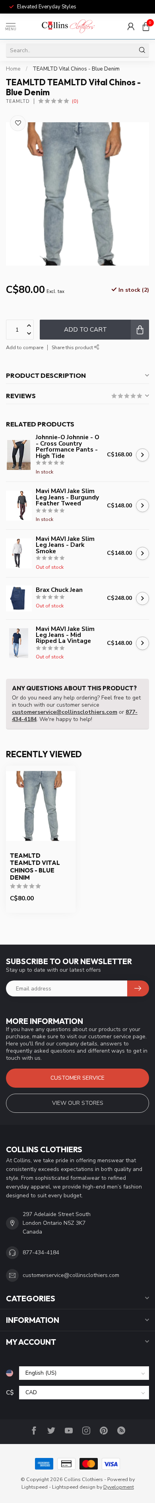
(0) (75, 101)
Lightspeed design (73, 1486)
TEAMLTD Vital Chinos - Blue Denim (76, 69)
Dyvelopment (118, 1486)
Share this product (73, 347)
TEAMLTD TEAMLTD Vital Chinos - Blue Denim (35, 866)
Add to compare (24, 347)
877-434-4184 (41, 1252)
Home (13, 69)
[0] (146, 26)
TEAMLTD (18, 101)
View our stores (77, 1103)
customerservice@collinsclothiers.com (64, 712)
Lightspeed (34, 1486)
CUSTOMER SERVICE (77, 1078)
